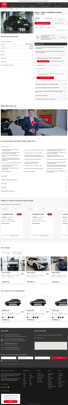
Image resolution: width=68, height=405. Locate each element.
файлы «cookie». (8, 398)
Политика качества (61, 381)
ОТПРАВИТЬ (59, 357)
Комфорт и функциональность (9, 179)
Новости (59, 380)
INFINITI (30, 375)
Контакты (60, 386)
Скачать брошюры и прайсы (7, 65)
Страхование (50, 384)
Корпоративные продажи (51, 374)
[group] (17, 22)
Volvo (24, 386)
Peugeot (24, 383)
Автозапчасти (39, 378)
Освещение (4, 176)
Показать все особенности (61, 30)
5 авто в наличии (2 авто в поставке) (60, 19)
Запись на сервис (40, 375)
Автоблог (60, 378)
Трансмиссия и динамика (8, 191)
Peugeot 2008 (5, 310)
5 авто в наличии (5, 235)
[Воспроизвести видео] (34, 122)
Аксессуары (39, 380)
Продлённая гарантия (52, 386)
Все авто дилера (63, 37)
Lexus (24, 378)
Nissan (24, 381)
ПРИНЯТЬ (10, 401)
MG (30, 380)
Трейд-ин (49, 379)
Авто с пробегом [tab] (17, 252)
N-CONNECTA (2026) (8, 214)
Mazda (24, 380)
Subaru (30, 383)
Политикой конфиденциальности (10, 399)
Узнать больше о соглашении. (42, 74)
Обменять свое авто (59, 23)
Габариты (3, 51)
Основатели (60, 375)
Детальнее (46, 1)
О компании (60, 373)
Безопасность (4, 146)
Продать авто (32, 6)
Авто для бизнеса (58, 6)
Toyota (30, 385)
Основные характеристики (6, 41)
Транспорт (13, 6)
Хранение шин (40, 381)
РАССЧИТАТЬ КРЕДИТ (45, 77)
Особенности (3, 61)
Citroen (24, 373)
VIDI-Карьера (60, 385)
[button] (2, 22)
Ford (30, 373)
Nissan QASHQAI (6, 272)
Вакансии (60, 383)
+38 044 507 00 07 (40, 337)
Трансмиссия (3, 58)
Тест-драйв (50, 387)
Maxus (30, 378)
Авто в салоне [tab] (6, 252)
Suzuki (24, 385)
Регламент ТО (39, 373)
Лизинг (49, 376)
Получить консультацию (42, 23)
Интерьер (3, 187)
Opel (30, 381)
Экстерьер (4, 183)
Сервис (22, 6)
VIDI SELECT (50, 381)
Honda (24, 375)
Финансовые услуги (45, 6)
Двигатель (3, 54)
